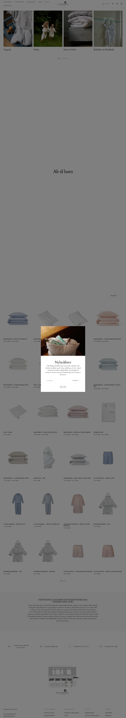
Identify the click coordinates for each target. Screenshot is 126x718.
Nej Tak (63, 386)
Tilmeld (75, 380)
